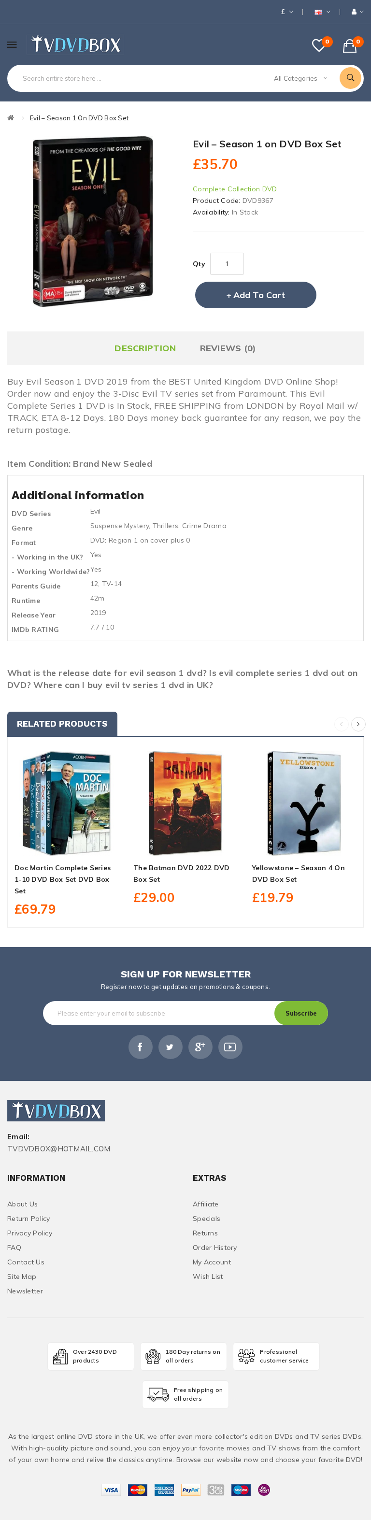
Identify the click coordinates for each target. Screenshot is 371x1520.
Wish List (208, 1276)
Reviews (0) (228, 348)
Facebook (140, 1047)
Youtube (230, 1047)
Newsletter (25, 1291)
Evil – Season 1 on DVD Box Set (79, 118)
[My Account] (358, 12)
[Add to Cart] (45, 844)
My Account (212, 1262)
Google (200, 1047)
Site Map (21, 1276)
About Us (22, 1204)
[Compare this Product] (88, 844)
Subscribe (301, 1013)
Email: (18, 1137)
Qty (199, 263)
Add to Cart (259, 295)
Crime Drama (204, 525)
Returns (205, 1233)
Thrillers (166, 525)
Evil (95, 511)
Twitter (170, 1047)
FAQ (14, 1247)
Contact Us (25, 1262)
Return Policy (28, 1218)
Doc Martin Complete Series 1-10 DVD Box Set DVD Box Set (62, 879)
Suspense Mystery (119, 525)
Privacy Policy (29, 1233)
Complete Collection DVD (235, 189)
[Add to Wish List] (66, 844)
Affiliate (206, 1204)
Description (145, 348)
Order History (215, 1247)
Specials (206, 1218)
